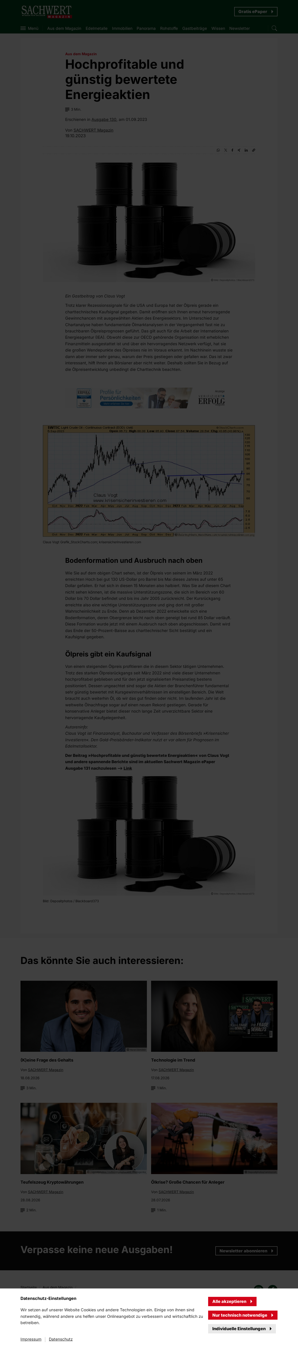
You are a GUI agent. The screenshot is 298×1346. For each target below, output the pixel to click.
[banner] (149, 673)
